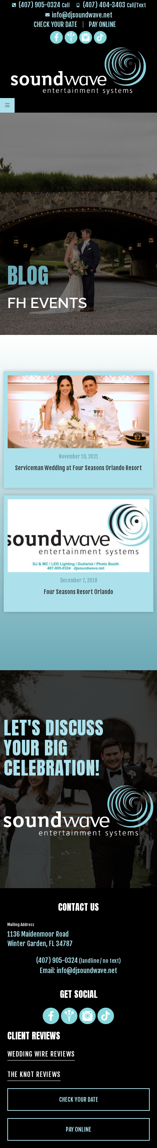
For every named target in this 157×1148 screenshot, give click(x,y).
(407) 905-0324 (57, 960)
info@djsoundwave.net (87, 971)
